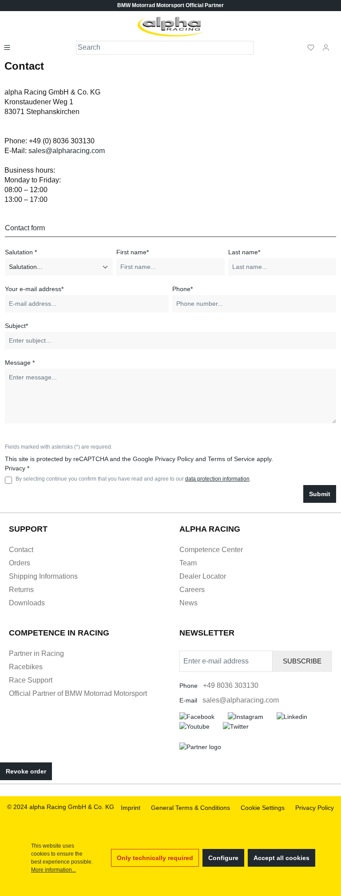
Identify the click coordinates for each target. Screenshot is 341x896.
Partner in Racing (36, 653)
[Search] (247, 48)
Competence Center (211, 549)
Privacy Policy (174, 458)
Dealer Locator (202, 576)
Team (188, 563)
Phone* (182, 288)
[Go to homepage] (170, 27)
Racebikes (26, 667)
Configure (223, 857)
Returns (21, 589)
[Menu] (10, 47)
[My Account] (326, 47)
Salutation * (21, 252)
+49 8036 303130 (230, 685)
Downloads (27, 603)
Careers (192, 589)
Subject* (16, 325)
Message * (20, 362)
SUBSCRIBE (302, 661)
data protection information (217, 479)
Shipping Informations (43, 576)
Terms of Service (231, 458)
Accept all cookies (281, 857)
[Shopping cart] (336, 43)
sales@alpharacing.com (66, 150)
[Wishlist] (311, 47)
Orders (19, 563)
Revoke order (26, 771)
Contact (21, 549)
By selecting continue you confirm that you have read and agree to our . (133, 479)
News (188, 603)
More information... (53, 870)
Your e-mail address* (34, 288)
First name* (132, 252)
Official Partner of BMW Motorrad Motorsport (78, 693)
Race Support (30, 680)
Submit (319, 493)
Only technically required (155, 857)
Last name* (244, 252)
